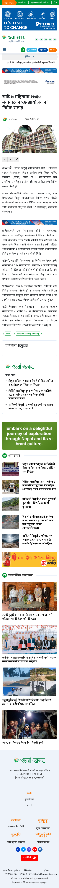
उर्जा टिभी (27, 858)
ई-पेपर (44, 50)
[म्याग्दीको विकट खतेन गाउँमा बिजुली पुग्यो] (29, 724)
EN (54, 50)
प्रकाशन (33, 50)
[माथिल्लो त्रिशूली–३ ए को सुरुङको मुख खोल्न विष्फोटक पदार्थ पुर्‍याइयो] (10, 504)
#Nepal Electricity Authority (28, 333)
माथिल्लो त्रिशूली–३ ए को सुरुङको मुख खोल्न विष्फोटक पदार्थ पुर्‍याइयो (30, 407)
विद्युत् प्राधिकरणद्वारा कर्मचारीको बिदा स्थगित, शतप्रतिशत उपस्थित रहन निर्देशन (30, 383)
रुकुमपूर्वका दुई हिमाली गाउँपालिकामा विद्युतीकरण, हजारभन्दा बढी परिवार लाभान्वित (27, 702)
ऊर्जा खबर (12, 120)
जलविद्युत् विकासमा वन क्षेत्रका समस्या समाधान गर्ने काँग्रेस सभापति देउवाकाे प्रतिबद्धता (27, 617)
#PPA (8, 333)
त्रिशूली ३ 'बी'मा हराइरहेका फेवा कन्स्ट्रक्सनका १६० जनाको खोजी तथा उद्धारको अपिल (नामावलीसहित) (38, 522)
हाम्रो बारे (29, 799)
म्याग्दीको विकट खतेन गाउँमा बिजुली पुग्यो (23, 743)
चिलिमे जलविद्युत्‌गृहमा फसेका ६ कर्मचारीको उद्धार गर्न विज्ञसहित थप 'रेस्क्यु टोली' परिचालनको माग (30, 395)
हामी (29, 805)
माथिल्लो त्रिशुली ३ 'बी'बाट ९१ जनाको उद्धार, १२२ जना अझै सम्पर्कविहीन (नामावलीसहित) (37, 540)
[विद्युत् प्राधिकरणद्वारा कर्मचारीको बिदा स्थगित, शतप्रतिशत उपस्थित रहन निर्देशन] (10, 469)
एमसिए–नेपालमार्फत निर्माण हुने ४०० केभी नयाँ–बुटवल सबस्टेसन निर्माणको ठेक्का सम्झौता (29, 660)
